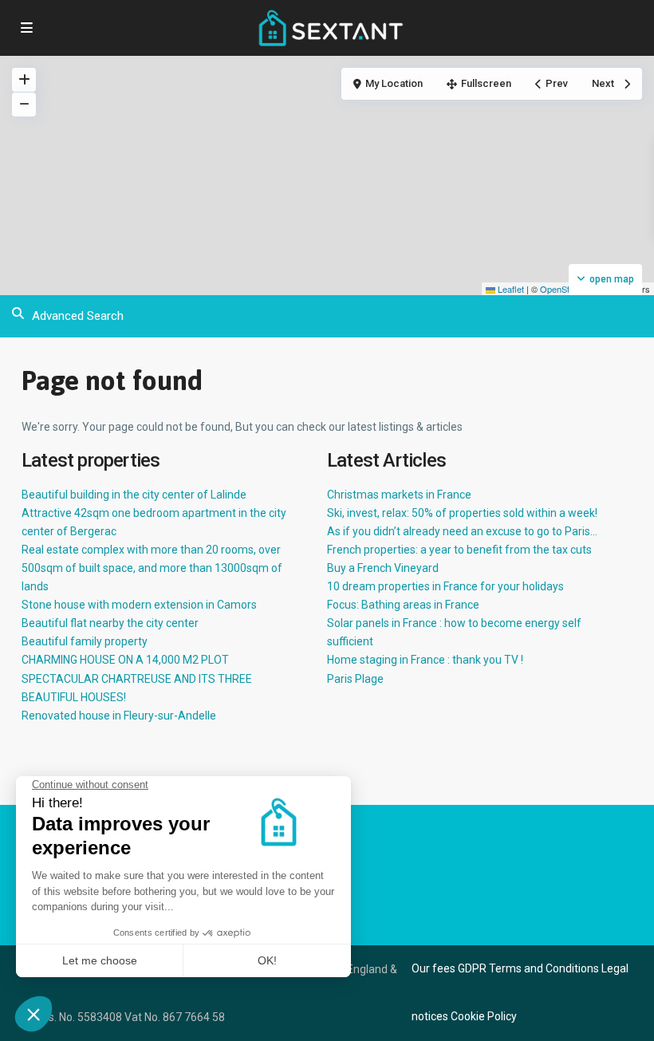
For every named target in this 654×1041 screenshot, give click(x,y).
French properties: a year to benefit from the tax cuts (459, 549)
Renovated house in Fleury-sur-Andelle (119, 715)
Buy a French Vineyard (383, 568)
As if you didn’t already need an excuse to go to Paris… (462, 531)
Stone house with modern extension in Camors (139, 604)
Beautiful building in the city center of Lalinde (134, 494)
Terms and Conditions (544, 968)
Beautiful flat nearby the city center (110, 623)
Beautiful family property (85, 641)
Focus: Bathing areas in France (403, 604)
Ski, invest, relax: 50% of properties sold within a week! (462, 513)
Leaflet (509, 288)
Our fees (433, 968)
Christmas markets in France (399, 494)
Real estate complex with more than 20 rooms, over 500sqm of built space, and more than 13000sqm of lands (152, 568)
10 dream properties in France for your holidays (445, 586)
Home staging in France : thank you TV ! (425, 659)
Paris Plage (355, 678)
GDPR (472, 968)
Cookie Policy (484, 1016)
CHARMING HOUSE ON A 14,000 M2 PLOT (125, 659)
